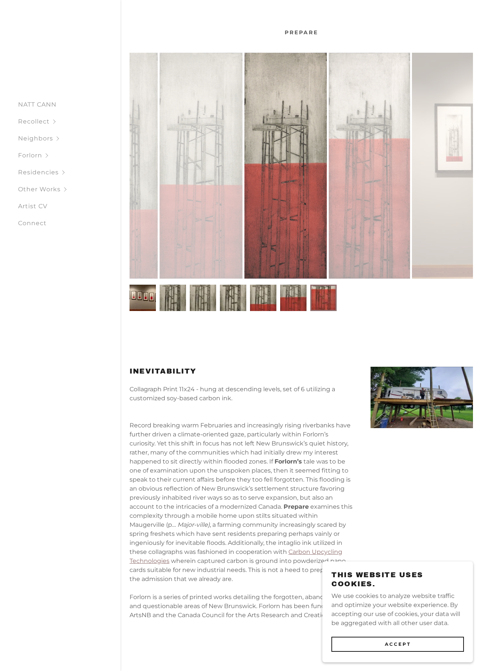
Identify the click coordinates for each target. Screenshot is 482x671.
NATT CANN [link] (37, 104)
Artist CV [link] (32, 206)
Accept (398, 644)
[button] (69, 121)
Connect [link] (32, 223)
